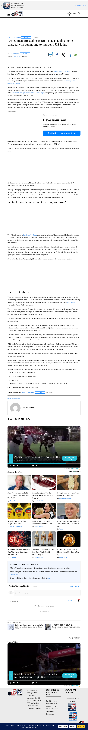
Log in (72, 586)
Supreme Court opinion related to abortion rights (28, 93)
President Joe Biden (30, 235)
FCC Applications (33, 703)
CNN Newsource (14, 53)
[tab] (14, 601)
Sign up (77, 586)
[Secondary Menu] (10, 14)
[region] (44, 612)
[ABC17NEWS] (19, 13)
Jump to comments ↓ (14, 398)
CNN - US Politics (28, 392)
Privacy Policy (32, 693)
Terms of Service (32, 690)
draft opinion (71, 302)
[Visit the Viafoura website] (75, 638)
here (48, 578)
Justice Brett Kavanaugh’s (62, 71)
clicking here (14, 574)
